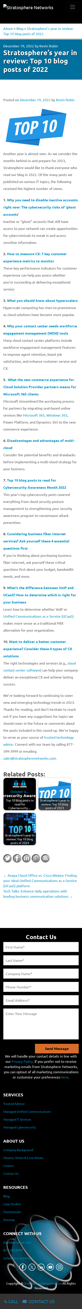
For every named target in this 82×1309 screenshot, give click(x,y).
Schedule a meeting (17, 1258)
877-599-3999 (13, 1250)
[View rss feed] (45, 858)
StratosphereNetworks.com (43, 1283)
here (64, 1077)
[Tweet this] (7, 858)
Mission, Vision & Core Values (23, 1158)
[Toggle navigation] (72, 7)
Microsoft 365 (34, 415)
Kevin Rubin (48, 46)
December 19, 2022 (18, 46)
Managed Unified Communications (27, 1111)
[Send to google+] (35, 858)
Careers (8, 1165)
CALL (13, 1301)
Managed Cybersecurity (19, 1127)
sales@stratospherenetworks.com (29, 758)
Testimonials (12, 1212)
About (8, 28)
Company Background (18, 1150)
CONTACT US (42, 1301)
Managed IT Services (17, 1119)
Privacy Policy (22, 1061)
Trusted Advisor (14, 1104)
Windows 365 (56, 415)
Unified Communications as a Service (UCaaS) (38, 616)
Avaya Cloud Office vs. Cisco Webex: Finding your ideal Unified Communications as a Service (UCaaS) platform (40, 880)
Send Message (57, 1048)
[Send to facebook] (17, 858)
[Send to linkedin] (26, 858)
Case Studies (12, 1204)
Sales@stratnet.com (17, 1242)
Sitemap (9, 1220)
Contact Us (11, 1173)
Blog (19, 28)
